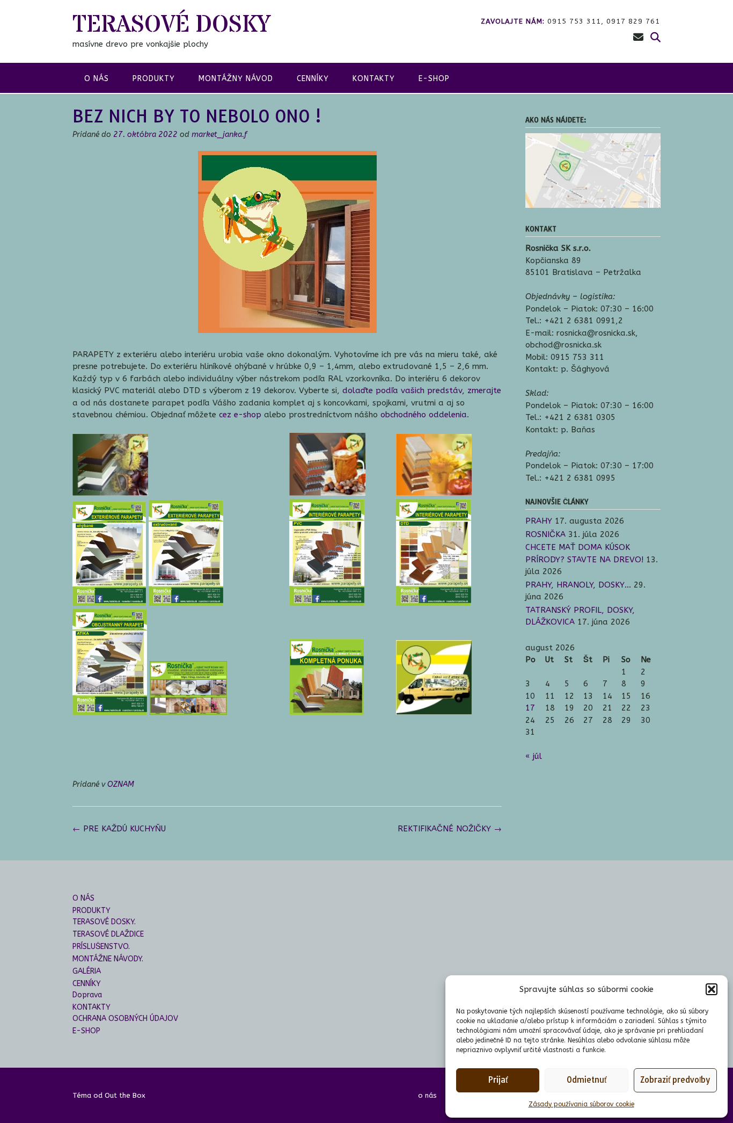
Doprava (87, 994)
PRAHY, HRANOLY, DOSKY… (578, 585)
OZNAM (120, 784)
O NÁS (83, 898)
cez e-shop (240, 414)
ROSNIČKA (545, 534)
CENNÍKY (313, 78)
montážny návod (236, 78)
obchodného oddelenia (423, 414)
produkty (154, 78)
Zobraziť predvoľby (675, 1080)
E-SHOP (434, 78)
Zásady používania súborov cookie (581, 1104)
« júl (533, 756)
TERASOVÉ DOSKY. (104, 921)
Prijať (498, 1080)
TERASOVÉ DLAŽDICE (108, 934)
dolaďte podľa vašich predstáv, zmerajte (421, 390)
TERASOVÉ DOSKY (171, 25)
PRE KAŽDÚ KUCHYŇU (119, 829)
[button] (711, 989)
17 (530, 708)
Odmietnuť (586, 1080)
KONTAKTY (374, 78)
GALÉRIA (86, 971)
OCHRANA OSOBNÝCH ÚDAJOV (125, 1018)
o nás (96, 78)
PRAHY (538, 521)
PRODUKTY (91, 910)
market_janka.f (219, 134)
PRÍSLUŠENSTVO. (101, 946)
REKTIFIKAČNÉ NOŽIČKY (450, 829)
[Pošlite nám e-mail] (638, 38)
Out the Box (125, 1095)
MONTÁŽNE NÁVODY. (107, 958)
